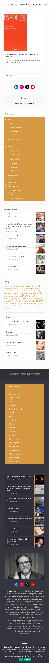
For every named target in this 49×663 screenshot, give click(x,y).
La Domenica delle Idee (21, 291)
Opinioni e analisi (13, 159)
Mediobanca (19, 293)
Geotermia (37, 288)
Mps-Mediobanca (9, 296)
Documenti (14, 151)
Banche (36, 286)
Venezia (6, 308)
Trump (31, 306)
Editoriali (14, 163)
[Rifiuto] (46, 653)
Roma (31, 299)
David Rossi (11, 288)
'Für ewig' (7, 286)
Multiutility (19, 296)
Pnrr (18, 299)
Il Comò (10, 143)
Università (41, 306)
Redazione (24, 98)
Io (10, 291)
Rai (27, 299)
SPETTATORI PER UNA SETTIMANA (26, 301)
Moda (37, 293)
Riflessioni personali (17, 171)
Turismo (35, 306)
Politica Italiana (12, 183)
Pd (35, 296)
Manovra (10, 293)
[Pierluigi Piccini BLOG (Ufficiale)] (24, 4)
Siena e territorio (13, 186)
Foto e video (15, 155)
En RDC (17, 288)
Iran (12, 291)
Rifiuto (27, 660)
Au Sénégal (21, 286)
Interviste (14, 167)
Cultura (10, 123)
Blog (9, 119)
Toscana (25, 306)
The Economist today (13, 303)
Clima (5, 288)
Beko (41, 286)
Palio (32, 296)
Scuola (39, 299)
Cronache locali (16, 191)
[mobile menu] (46, 4)
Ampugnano (13, 286)
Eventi (13, 194)
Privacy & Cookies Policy (24, 103)
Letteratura (14, 135)
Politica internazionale (15, 179)
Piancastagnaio (13, 175)
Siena (6, 301)
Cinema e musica (16, 131)
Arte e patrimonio (16, 127)
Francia (27, 288)
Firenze (23, 288)
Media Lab (11, 146)
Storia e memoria (16, 198)
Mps (41, 293)
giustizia (6, 291)
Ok (21, 660)
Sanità (35, 299)
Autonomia (29, 286)
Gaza (32, 288)
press (23, 298)
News (26, 295)
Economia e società (14, 139)
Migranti (32, 293)
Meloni (26, 293)
